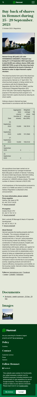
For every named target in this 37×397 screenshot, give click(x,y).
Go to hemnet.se (18, 338)
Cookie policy (23, 386)
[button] (33, 2)
